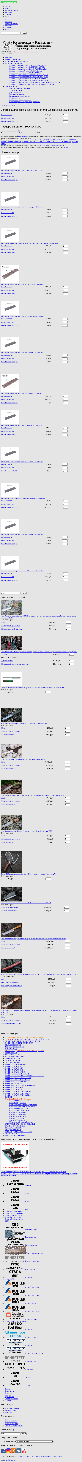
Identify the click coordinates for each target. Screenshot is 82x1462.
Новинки (8, 57)
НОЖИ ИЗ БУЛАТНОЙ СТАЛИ (17, 1074)
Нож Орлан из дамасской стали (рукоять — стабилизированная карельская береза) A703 (33, 795)
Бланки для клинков (16, 94)
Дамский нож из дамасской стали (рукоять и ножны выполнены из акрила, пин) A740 (32, 688)
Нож (3, 622)
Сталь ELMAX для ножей (18, 1108)
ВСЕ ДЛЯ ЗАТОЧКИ (13, 1130)
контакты (66, 147)
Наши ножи (9, 1391)
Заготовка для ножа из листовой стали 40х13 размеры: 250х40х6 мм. (22, 207)
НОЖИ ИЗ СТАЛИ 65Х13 (14, 1070)
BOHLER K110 (48, 140)
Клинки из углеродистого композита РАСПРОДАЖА (28, 75)
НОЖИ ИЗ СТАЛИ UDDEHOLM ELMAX (20, 1085)
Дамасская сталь (7, 661)
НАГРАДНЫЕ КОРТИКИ (14, 1056)
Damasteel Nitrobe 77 (59, 142)
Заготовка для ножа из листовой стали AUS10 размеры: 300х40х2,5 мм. (22, 316)
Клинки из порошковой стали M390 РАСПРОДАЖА (28, 79)
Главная (8, 1389)
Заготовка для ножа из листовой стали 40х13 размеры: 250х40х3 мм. (22, 352)
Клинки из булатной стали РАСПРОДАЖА (25, 73)
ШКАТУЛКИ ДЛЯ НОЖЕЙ (15, 1135)
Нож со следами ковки (9, 907)
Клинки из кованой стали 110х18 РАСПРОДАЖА (27, 65)
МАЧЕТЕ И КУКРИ (12, 1058)
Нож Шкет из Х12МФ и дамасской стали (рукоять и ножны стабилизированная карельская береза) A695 (39, 652)
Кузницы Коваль (23, 136)
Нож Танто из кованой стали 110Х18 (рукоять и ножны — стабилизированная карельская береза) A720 (38, 974)
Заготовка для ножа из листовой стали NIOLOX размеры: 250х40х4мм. (22, 284)
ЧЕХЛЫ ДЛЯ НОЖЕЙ (13, 1134)
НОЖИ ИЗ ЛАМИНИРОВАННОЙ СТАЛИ (24, 1076)
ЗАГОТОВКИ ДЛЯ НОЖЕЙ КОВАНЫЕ (20, 1124)
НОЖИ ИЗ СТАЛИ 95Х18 (14, 1066)
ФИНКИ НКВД (11, 1049)
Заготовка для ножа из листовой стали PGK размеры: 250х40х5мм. (21, 393)
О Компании (9, 14)
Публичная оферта (12, 1408)
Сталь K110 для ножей (17, 1116)
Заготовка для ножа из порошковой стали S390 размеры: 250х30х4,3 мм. (23, 498)
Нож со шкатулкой (8, 735)
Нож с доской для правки (10, 626)
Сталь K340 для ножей (17, 1114)
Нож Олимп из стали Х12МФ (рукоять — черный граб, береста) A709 (26, 831)
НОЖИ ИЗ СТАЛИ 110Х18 (15, 1072)
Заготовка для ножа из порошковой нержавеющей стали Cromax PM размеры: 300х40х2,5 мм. (29, 243)
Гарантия (8, 8)
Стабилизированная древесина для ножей (24, 102)
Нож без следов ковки (9, 911)
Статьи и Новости (11, 1399)
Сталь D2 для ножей (16, 1118)
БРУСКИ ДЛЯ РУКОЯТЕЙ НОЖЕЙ (18, 1132)
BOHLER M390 (72, 140)
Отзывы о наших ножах (14, 1426)
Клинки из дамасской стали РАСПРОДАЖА (25, 71)
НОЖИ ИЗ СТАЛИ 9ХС (14, 1068)
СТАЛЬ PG (75, 142)
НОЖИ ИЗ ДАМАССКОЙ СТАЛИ (18, 1078)
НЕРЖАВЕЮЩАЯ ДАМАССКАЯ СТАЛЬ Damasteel (25, 142)
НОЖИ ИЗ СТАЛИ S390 (14, 1087)
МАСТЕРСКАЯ (11, 86)
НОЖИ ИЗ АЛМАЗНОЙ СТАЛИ (17, 1080)
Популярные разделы (8, 1441)
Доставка (8, 12)
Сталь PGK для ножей (17, 1112)
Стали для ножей (15, 92)
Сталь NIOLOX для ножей (19, 1110)
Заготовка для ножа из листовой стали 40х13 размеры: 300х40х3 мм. (22, 534)
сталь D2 (17, 131)
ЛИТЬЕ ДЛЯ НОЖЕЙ (13, 1128)
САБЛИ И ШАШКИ (12, 1062)
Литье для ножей (15, 90)
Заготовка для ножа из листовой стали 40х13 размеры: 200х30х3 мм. (22, 462)
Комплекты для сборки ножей (20, 100)
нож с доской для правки (10, 982)
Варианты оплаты (11, 10)
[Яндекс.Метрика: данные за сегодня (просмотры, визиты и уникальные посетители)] (8, 1460)
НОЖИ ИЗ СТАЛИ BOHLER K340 (18, 1091)
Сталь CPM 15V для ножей (19, 1101)
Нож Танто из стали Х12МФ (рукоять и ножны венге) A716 (23, 759)
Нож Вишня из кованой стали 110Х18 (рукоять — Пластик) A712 (25, 723)
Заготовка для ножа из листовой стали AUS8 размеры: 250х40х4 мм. (22, 425)
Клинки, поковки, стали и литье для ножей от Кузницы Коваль (39, 1456)
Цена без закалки (6, 115)
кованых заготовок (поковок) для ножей (51, 146)
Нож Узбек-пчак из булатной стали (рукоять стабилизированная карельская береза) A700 (33, 939)
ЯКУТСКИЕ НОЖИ (12, 1055)
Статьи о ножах (11, 1420)
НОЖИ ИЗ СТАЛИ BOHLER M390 (18, 1095)
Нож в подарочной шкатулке (11, 629)
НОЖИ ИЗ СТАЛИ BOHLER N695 (18, 1093)
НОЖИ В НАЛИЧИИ (13, 59)
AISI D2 (41, 140)
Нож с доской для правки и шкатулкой (15, 664)
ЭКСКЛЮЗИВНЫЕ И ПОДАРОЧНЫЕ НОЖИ (22, 1041)
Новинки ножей (11, 1422)
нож (2, 979)
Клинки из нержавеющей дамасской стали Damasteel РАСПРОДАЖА (34, 82)
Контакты (8, 16)
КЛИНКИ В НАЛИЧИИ (14, 63)
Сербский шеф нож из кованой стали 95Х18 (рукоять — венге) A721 (26, 903)
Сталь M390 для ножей (17, 1103)
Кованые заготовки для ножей (20, 88)
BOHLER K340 (57, 140)
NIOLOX (68, 142)
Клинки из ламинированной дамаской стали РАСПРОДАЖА (31, 84)
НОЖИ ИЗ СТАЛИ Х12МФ (15, 1064)
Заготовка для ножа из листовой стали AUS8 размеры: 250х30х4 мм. (22, 170)
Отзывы (8, 6)
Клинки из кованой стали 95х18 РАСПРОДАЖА (27, 67)
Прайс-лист (9, 1397)
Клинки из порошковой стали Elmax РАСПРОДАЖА (28, 77)
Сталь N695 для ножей (17, 1120)
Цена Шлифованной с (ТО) (9, 121)
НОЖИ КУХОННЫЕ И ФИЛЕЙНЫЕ (19, 1043)
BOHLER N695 (5, 142)
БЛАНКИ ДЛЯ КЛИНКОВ (15, 1126)
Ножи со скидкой (11, 1424)
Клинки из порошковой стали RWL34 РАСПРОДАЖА (29, 80)
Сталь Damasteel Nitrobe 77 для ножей (23, 1105)
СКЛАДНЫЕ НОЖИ (13, 1045)
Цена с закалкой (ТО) (7, 118)
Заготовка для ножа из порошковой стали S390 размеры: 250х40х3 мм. (22, 571)
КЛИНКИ (8, 1097)
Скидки (8, 1395)
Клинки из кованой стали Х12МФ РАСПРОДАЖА (28, 69)
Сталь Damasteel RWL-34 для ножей (22, 1107)
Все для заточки (15, 98)
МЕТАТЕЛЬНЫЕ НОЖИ (14, 1047)
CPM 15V (3, 144)
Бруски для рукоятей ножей (19, 96)
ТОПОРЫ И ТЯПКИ (12, 1060)
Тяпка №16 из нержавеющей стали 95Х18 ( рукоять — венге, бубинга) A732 (28, 874)
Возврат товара (10, 1410)
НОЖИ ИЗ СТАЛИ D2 (13, 1089)
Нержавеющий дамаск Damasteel (21, 1122)
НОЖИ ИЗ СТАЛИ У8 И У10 (16, 1082)
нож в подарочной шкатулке (11, 986)
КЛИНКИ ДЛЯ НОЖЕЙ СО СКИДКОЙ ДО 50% (27, 1039)
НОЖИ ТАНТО (11, 1053)
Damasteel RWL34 (46, 142)
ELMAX (65, 140)
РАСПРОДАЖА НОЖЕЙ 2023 (16, 61)
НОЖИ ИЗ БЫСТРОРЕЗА (15, 1083)
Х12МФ (4, 654)
